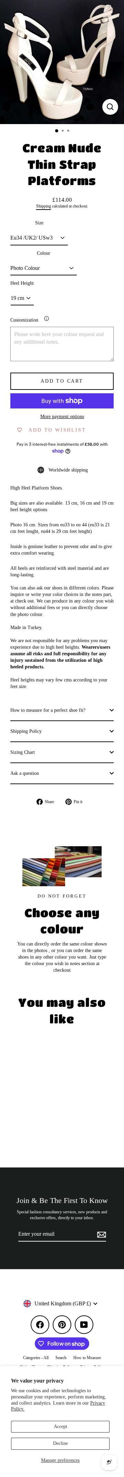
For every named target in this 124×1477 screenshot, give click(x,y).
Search (60, 1357)
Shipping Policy (26, 731)
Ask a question (24, 773)
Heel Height (22, 283)
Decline (60, 1443)
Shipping (43, 206)
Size (39, 222)
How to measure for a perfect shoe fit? (47, 710)
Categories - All (36, 1357)
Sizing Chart (22, 752)
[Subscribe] (100, 1234)
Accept (60, 1426)
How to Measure (87, 1357)
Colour (43, 253)
